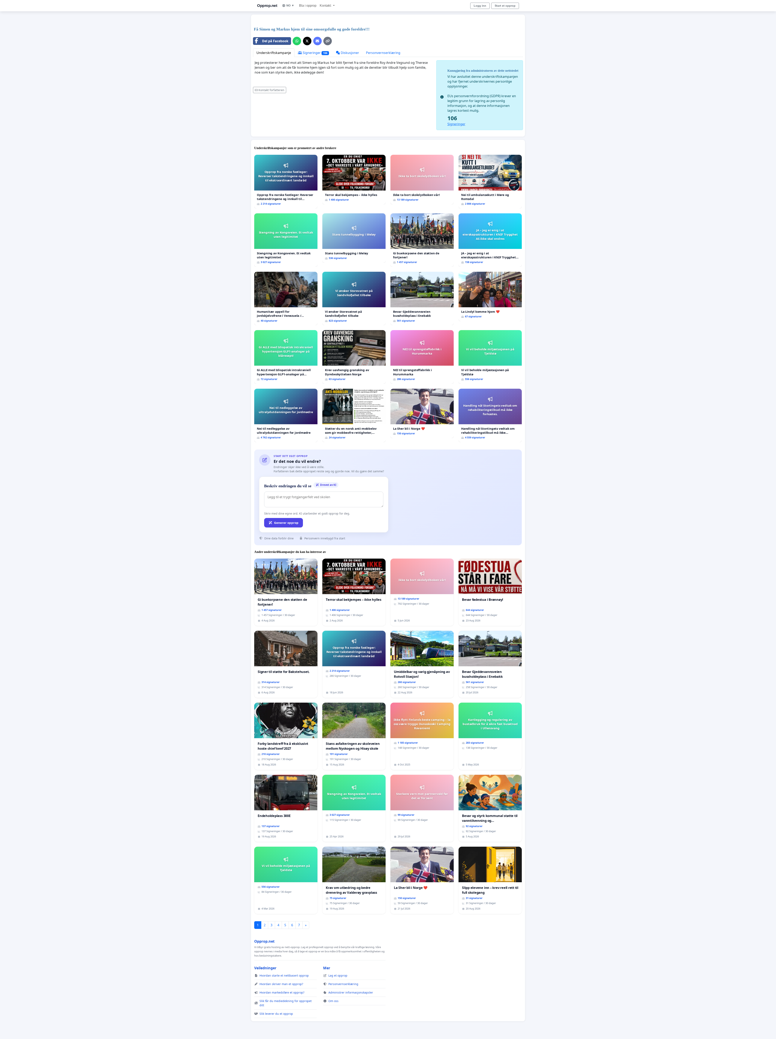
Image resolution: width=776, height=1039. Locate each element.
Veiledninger (265, 967)
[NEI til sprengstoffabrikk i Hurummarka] (422, 357)
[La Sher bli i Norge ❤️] (422, 413)
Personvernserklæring (383, 53)
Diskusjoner (349, 53)
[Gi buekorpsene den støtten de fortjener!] (422, 240)
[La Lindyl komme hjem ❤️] (490, 296)
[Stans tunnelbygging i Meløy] (354, 238)
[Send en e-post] (317, 41)
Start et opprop (505, 5)
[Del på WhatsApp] (297, 41)
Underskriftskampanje (273, 53)
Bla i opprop (307, 5)
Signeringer (314, 53)
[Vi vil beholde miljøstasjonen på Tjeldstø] (490, 357)
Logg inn (480, 5)
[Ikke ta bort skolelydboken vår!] (422, 179)
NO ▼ (290, 5)
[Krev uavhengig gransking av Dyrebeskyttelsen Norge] (354, 357)
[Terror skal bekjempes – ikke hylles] (354, 179)
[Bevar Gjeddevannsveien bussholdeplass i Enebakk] (422, 298)
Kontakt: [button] (326, 5)
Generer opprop (286, 523)
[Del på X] (307, 41)
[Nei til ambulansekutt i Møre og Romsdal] (490, 181)
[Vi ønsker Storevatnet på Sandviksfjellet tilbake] (354, 298)
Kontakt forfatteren (271, 90)
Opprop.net (267, 5)
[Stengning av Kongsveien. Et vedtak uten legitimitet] (285, 240)
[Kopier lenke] (327, 41)
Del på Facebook (275, 41)
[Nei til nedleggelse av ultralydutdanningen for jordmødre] (285, 415)
